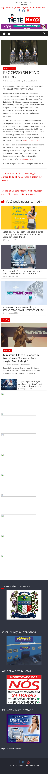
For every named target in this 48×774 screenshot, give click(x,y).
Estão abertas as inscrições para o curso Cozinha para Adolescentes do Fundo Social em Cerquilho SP (23, 234)
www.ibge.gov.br (25, 159)
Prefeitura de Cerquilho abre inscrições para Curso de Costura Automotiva (22, 272)
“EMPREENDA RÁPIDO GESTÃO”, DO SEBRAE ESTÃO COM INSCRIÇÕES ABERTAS (24, 309)
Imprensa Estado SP (30, 81)
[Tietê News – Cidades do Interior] (4, 33)
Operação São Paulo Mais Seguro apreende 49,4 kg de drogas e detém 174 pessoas (21, 177)
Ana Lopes (25, 364)
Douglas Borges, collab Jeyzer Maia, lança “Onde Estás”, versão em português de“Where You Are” (30, 383)
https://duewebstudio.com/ (11, 749)
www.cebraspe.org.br (31, 140)
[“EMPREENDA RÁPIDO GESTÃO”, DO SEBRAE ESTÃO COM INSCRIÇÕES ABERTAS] (23, 283)
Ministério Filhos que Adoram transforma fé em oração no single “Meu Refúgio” (21, 358)
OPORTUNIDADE (9, 68)
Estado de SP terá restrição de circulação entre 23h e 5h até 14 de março (22, 192)
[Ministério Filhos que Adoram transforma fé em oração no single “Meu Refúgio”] (23, 324)
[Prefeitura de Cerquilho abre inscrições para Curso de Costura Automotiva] (23, 246)
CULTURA (7, 351)
